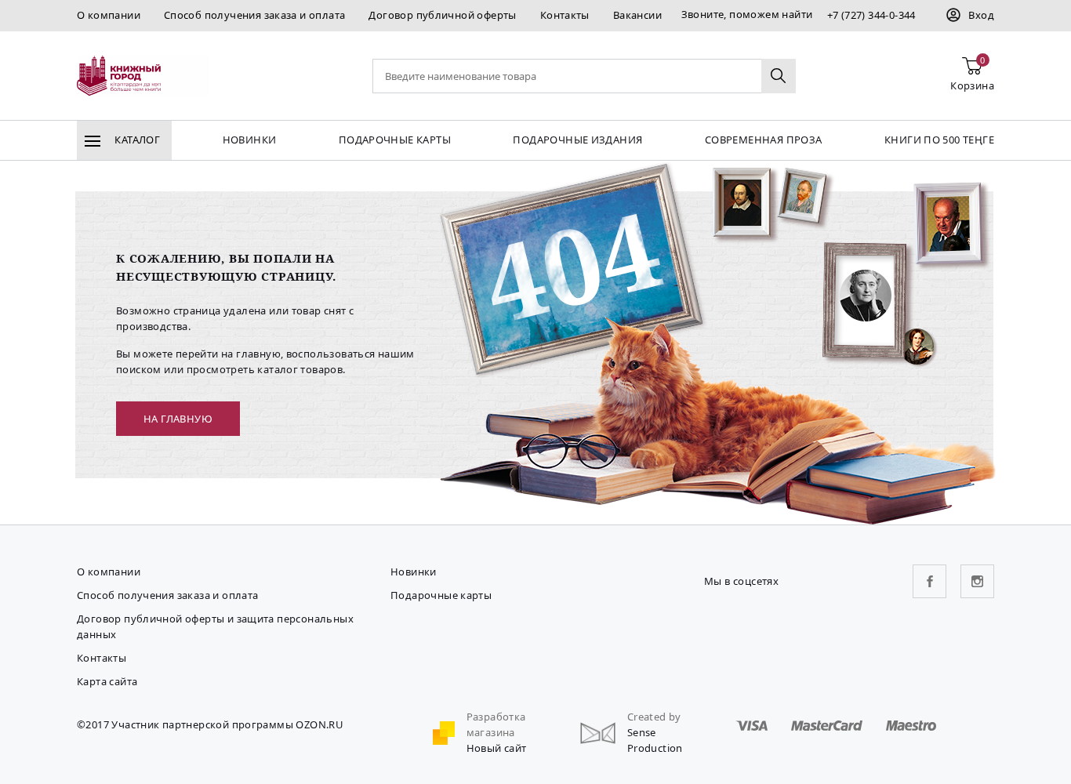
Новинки (250, 139)
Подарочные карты (395, 139)
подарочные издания (577, 139)
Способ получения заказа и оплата (254, 15)
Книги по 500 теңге (939, 139)
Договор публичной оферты (442, 15)
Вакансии (637, 15)
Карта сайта (107, 681)
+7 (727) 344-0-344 (871, 15)
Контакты (565, 15)
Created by (654, 717)
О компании (108, 15)
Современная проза (763, 139)
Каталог (136, 139)
